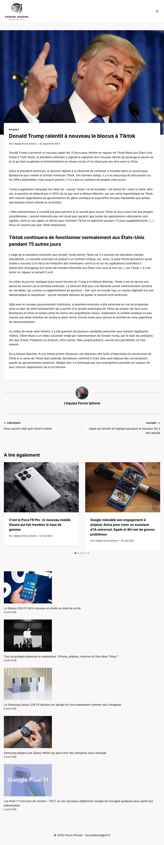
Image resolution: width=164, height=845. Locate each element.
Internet (14, 129)
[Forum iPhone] (16, 11)
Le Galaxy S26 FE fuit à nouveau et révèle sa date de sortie (42, 608)
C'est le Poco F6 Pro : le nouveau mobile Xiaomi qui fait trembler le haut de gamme (40, 524)
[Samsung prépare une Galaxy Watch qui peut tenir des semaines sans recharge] (82, 732)
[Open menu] (157, 11)
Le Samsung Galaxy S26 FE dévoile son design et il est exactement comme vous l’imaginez (62, 704)
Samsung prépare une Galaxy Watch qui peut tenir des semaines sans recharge (55, 753)
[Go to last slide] (9, 506)
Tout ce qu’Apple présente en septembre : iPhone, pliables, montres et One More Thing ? (61, 656)
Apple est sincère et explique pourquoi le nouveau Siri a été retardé (124, 428)
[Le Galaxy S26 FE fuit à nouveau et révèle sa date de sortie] (82, 587)
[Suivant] (154, 506)
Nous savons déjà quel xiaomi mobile (28, 426)
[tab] (75, 553)
